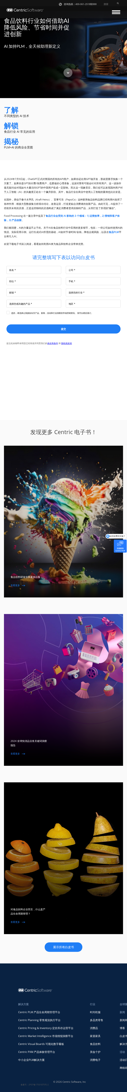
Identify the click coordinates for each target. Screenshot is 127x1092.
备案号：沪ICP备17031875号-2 (35, 1084)
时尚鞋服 (95, 1012)
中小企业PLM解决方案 (31, 1060)
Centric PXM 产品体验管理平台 (36, 1052)
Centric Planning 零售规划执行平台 (39, 1020)
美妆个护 (95, 1052)
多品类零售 (96, 1020)
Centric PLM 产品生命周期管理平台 (39, 1012)
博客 (122, 1028)
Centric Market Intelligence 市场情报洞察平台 (45, 1036)
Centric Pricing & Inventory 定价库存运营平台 (45, 1028)
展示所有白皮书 (63, 947)
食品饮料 (95, 1044)
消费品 (94, 1028)
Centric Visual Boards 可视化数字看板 (41, 1044)
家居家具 (95, 1036)
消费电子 (95, 1060)
